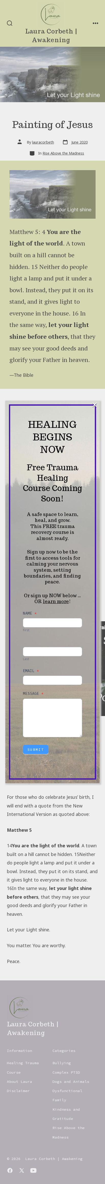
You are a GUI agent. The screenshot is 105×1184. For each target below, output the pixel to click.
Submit (35, 749)
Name (30, 613)
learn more (56, 601)
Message (33, 693)
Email (31, 670)
